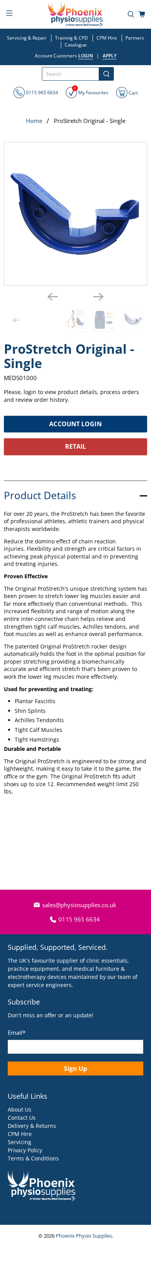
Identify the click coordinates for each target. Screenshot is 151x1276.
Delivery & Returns (32, 1125)
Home (34, 121)
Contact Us (22, 1117)
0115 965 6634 (41, 92)
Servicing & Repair (26, 38)
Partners (134, 38)
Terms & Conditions (33, 1158)
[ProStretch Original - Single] (75, 213)
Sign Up (75, 1068)
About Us (19, 1109)
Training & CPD (71, 38)
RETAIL (75, 446)
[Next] (98, 297)
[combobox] (70, 74)
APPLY (110, 55)
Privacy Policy (25, 1150)
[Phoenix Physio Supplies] (75, 14)
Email (17, 1032)
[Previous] (52, 297)
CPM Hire (106, 38)
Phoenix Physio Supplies (84, 1236)
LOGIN (85, 55)
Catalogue (76, 44)
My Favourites (91, 91)
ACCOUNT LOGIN (75, 424)
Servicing (19, 1142)
